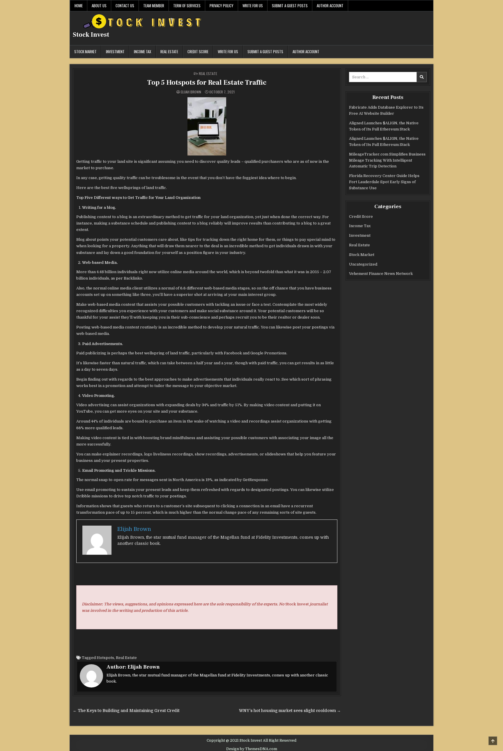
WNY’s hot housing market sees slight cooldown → (290, 710)
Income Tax (142, 51)
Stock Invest (91, 35)
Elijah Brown (191, 92)
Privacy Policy (221, 5)
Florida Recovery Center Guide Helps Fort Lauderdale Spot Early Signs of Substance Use (384, 182)
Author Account (330, 5)
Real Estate (169, 51)
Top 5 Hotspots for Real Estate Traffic (207, 82)
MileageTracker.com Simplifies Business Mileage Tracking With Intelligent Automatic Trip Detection (387, 160)
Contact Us (125, 5)
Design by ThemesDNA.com (251, 749)
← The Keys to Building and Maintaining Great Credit (126, 710)
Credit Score (197, 51)
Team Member (153, 5)
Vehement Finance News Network (381, 273)
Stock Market (85, 51)
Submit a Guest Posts (290, 5)
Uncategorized (363, 264)
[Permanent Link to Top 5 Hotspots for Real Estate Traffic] (206, 126)
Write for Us (252, 5)
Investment (115, 51)
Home (79, 5)
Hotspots (105, 657)
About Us (99, 5)
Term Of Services (187, 5)
